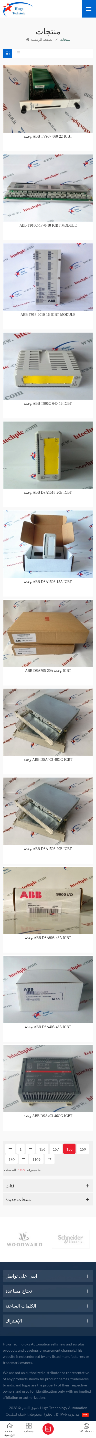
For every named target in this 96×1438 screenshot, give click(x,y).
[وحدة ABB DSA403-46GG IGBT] (48, 1078)
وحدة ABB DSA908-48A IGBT (48, 938)
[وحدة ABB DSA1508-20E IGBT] (48, 811)
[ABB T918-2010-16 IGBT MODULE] (48, 277)
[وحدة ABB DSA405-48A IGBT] (48, 989)
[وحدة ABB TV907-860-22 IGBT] (48, 99)
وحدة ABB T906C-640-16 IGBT (48, 404)
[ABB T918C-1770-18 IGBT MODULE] (48, 188)
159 (83, 1149)
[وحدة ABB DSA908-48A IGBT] (48, 900)
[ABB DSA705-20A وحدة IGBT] (48, 633)
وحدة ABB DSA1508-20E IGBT (48, 849)
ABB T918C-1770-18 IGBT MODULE (48, 225)
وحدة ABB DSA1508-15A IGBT (48, 582)
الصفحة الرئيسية (42, 39)
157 (56, 1149)
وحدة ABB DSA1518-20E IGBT (48, 492)
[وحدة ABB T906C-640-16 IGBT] (48, 366)
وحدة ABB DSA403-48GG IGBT (48, 760)
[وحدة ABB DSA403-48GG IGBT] (48, 722)
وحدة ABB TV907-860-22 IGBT (48, 136)
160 (11, 1159)
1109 (36, 1159)
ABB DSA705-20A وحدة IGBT (48, 671)
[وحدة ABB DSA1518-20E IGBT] (48, 455)
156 (42, 1149)
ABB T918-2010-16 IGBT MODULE (48, 315)
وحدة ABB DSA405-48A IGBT (48, 1027)
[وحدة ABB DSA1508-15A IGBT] (48, 544)
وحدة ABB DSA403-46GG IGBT (48, 1116)
